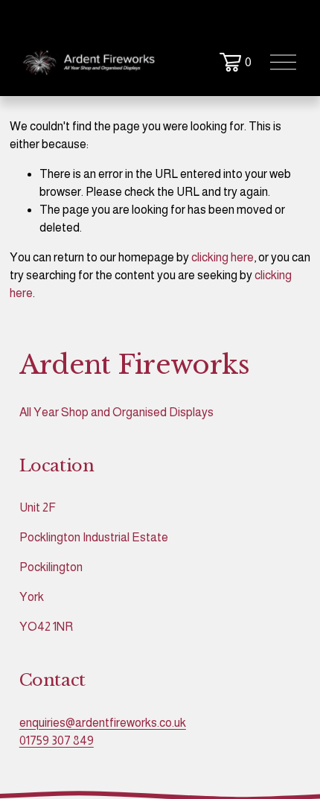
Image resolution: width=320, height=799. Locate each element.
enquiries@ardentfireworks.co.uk (102, 722)
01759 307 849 (56, 740)
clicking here (222, 257)
